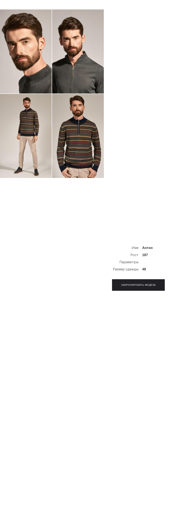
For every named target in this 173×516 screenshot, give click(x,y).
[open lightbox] (26, 51)
